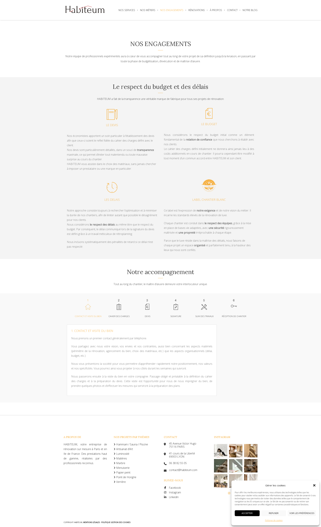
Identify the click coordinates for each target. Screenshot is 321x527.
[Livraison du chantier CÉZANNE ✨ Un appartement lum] (250, 465)
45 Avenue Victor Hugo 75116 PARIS (182, 445)
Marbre (120, 463)
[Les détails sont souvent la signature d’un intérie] (250, 450)
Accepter (247, 513)
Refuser (274, 513)
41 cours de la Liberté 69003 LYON (182, 455)
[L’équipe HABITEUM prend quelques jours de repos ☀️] (220, 465)
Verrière (121, 482)
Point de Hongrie (126, 477)
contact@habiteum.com (183, 470)
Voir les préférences (301, 513)
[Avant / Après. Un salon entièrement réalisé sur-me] (235, 450)
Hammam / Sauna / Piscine (132, 444)
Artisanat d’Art (124, 449)
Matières (121, 458)
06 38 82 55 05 (178, 463)
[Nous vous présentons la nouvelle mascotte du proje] (220, 450)
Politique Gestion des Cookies (115, 522)
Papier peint (123, 472)
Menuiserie (123, 468)
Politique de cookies (274, 520)
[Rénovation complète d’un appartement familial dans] (220, 481)
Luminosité (122, 454)
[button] (314, 485)
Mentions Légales (91, 522)
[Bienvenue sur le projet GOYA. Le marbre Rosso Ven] (235, 465)
